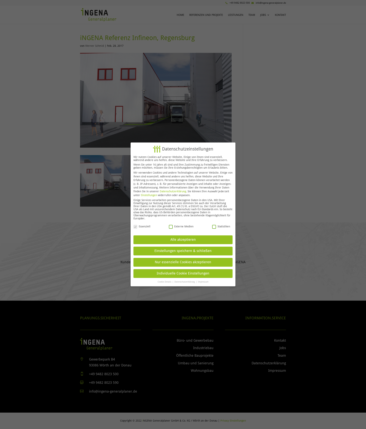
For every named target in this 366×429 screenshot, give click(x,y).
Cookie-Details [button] (165, 282)
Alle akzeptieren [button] (183, 239)
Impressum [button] (203, 282)
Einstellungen (149, 195)
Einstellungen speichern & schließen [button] (183, 251)
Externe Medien (183, 226)
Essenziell (144, 226)
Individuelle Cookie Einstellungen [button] (183, 273)
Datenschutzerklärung (173, 191)
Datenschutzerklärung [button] (184, 282)
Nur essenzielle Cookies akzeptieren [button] (183, 262)
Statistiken (224, 226)
